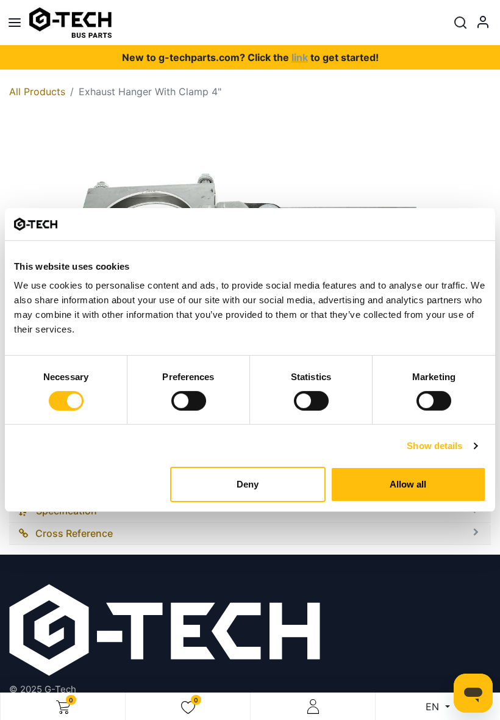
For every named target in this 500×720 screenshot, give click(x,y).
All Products (37, 91)
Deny (248, 484)
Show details (434, 446)
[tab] (250, 534)
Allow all (408, 484)
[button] (460, 22)
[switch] (188, 401)
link (299, 57)
